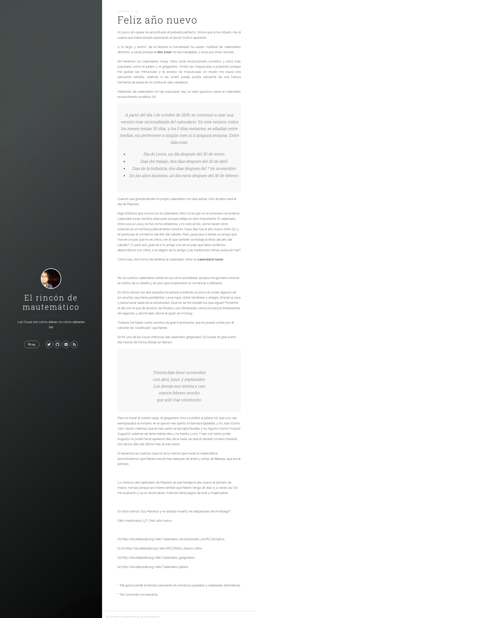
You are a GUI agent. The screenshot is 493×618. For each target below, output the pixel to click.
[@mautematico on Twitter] (49, 344)
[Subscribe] (74, 344)
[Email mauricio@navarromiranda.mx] (66, 344)
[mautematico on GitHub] (57, 344)
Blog (31, 344)
